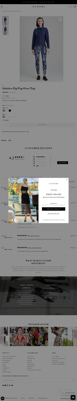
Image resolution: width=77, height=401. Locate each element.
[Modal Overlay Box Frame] (38, 200)
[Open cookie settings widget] (2, 398)
